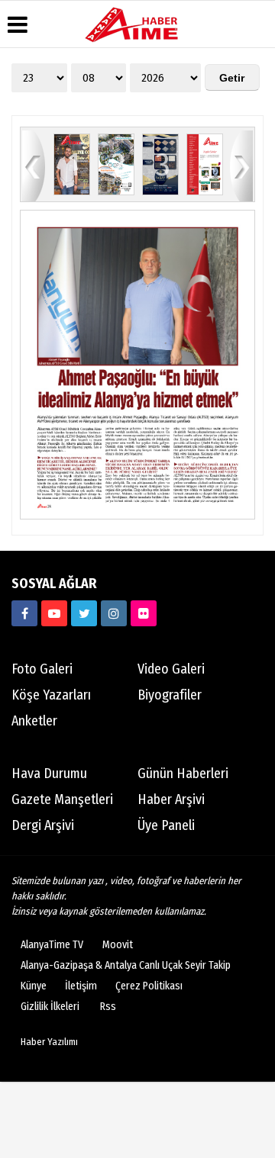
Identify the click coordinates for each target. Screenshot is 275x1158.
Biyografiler (170, 695)
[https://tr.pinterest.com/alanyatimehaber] (144, 613)
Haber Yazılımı (49, 1041)
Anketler (34, 720)
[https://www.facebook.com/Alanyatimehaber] (24, 613)
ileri (241, 165)
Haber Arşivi (171, 799)
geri (33, 165)
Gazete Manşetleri (62, 799)
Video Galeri (171, 669)
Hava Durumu (49, 773)
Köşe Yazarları (51, 695)
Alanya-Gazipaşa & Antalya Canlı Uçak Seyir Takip (126, 965)
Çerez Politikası (149, 985)
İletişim (81, 985)
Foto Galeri (42, 669)
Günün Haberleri (183, 773)
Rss (108, 1006)
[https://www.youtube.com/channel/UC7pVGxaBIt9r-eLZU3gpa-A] (54, 613)
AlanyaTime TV (52, 944)
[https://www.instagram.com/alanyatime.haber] (114, 613)
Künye (34, 985)
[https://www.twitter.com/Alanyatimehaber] (84, 613)
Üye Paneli (166, 825)
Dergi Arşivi (42, 825)
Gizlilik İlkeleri (50, 1006)
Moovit (117, 944)
